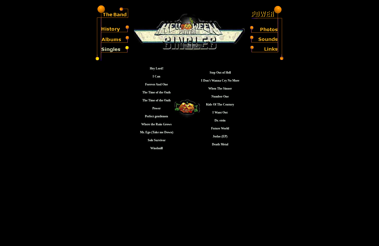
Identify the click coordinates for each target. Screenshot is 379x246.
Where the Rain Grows (156, 124)
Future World (220, 128)
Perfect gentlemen (156, 116)
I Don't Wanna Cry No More (220, 80)
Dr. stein (220, 120)
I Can (156, 76)
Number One (220, 96)
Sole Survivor (157, 140)
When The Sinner (220, 88)
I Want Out (220, 112)
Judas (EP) (220, 136)
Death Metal (220, 144)
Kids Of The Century (220, 104)
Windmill (156, 148)
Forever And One (156, 84)
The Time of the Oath (156, 92)
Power (156, 108)
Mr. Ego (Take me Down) (156, 132)
